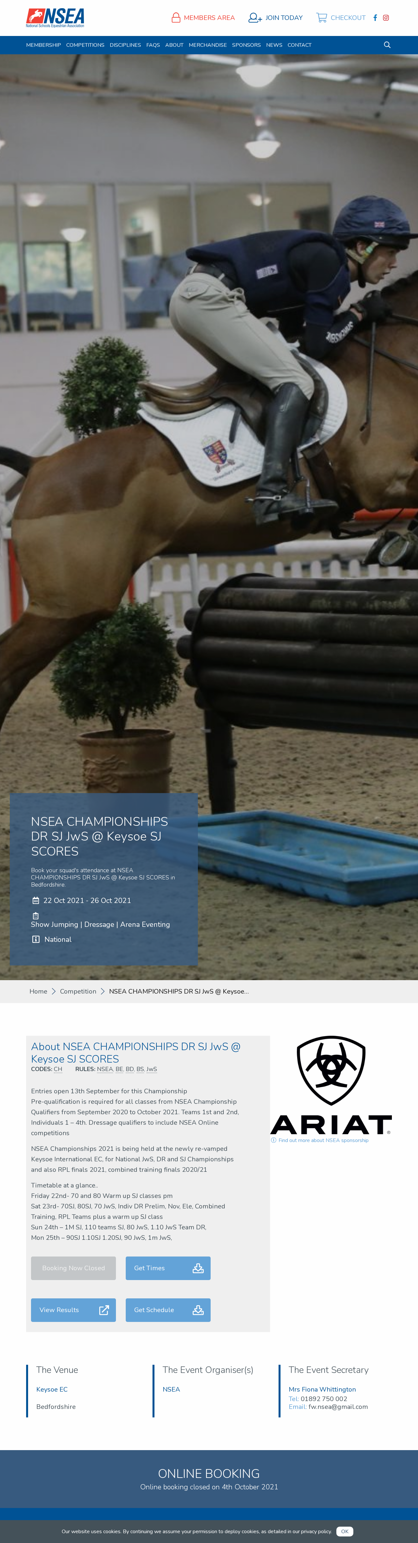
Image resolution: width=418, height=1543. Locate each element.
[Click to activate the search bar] (387, 45)
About (174, 45)
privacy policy (316, 1531)
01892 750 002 (324, 1399)
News (274, 45)
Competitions (85, 45)
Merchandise (208, 45)
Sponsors (246, 45)
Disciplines (125, 45)
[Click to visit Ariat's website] (331, 1085)
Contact (300, 45)
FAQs (153, 45)
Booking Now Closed (73, 1268)
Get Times (149, 1268)
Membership (43, 45)
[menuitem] (43, 45)
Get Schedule (154, 1310)
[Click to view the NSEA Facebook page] (376, 18)
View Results (59, 1310)
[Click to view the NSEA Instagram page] (387, 18)
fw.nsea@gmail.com (338, 1406)
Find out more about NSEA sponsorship (323, 1140)
